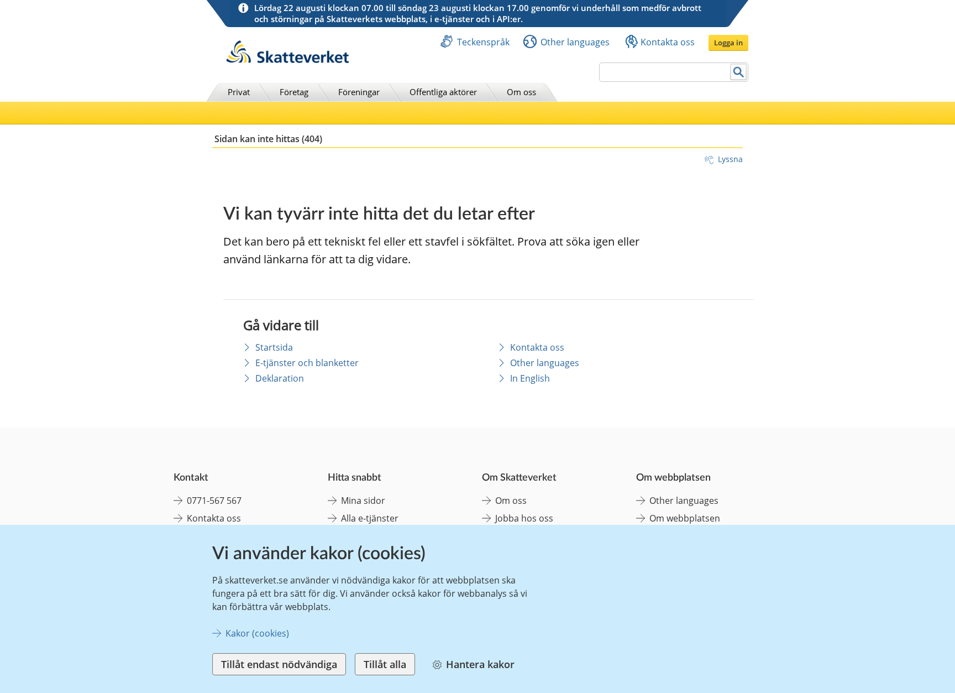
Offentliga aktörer (443, 91)
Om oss (521, 91)
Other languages (575, 42)
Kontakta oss (668, 42)
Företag (294, 91)
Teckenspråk (483, 42)
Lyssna (730, 159)
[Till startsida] (287, 60)
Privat (239, 91)
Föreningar (359, 91)
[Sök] (739, 72)
